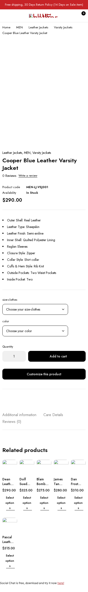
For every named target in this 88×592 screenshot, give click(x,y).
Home (6, 27)
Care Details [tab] (53, 415)
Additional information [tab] (19, 415)
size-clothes (9, 299)
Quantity (7, 346)
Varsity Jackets (63, 27)
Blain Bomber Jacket (43, 484)
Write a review (28, 175)
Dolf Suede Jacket (24, 484)
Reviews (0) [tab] (11, 421)
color (5, 321)
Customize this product (44, 374)
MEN (19, 27)
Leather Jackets (38, 27)
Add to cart (58, 356)
